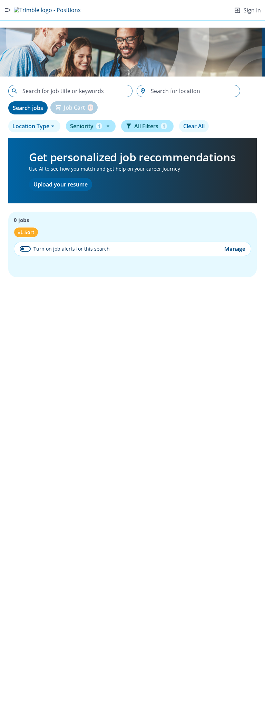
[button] (34, 126)
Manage (234, 249)
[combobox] (70, 91)
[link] (47, 10)
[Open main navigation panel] (7, 10)
